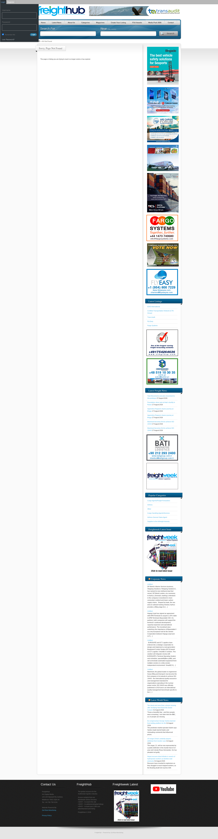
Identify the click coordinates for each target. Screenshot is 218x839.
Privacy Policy (47, 815)
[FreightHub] (39, 41)
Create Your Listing (118, 23)
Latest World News (159, 700)
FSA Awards (137, 23)
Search (170, 33)
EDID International (153, 307)
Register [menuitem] (10, 2)
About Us (71, 23)
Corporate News (158, 578)
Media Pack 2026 (154, 23)
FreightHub (98, 832)
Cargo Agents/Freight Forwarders (158, 501)
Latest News (56, 23)
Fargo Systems (152, 325)
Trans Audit (151, 317)
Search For (47, 28)
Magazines (100, 23)
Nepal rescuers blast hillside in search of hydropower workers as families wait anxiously (161, 759)
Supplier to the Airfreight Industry (158, 521)
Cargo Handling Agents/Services (158, 513)
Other (149, 509)
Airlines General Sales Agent (157, 517)
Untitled (150, 584)
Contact (171, 23)
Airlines (150, 505)
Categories (85, 23)
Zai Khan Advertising (49, 810)
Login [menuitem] (3, 2)
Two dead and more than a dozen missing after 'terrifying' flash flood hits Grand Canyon (161, 708)
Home (43, 23)
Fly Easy (150, 321)
